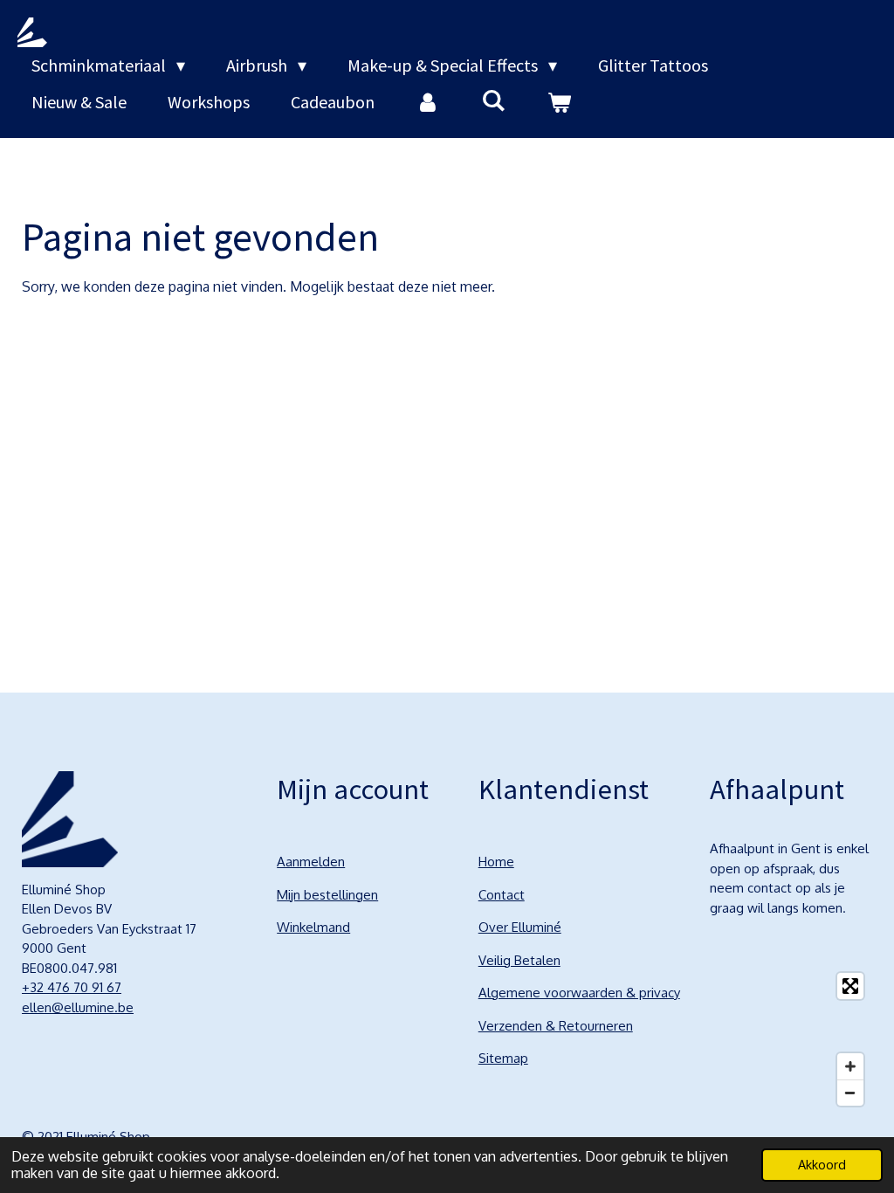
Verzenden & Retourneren (555, 1025)
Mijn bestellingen (327, 894)
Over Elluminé (519, 927)
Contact (501, 894)
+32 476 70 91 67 (71, 987)
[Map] (791, 1039)
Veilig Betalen (519, 960)
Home (496, 861)
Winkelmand (313, 927)
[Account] (428, 102)
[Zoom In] (850, 1066)
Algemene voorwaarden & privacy (579, 992)
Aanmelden (311, 861)
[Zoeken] (493, 100)
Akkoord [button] (822, 1164)
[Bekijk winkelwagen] (559, 102)
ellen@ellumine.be (78, 1007)
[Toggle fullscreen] (850, 986)
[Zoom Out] (850, 1092)
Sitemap (503, 1058)
